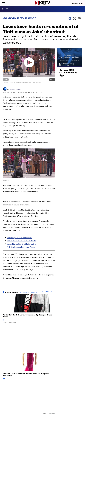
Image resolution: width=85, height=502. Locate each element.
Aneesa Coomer (16, 89)
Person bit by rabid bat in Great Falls (21, 240)
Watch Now (76, 3)
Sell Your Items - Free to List (28, 292)
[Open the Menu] (3, 3)
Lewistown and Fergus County (19, 18)
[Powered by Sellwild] (52, 413)
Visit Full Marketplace (48, 292)
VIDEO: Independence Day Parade (21, 247)
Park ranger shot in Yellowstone (19, 237)
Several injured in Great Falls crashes (21, 243)
